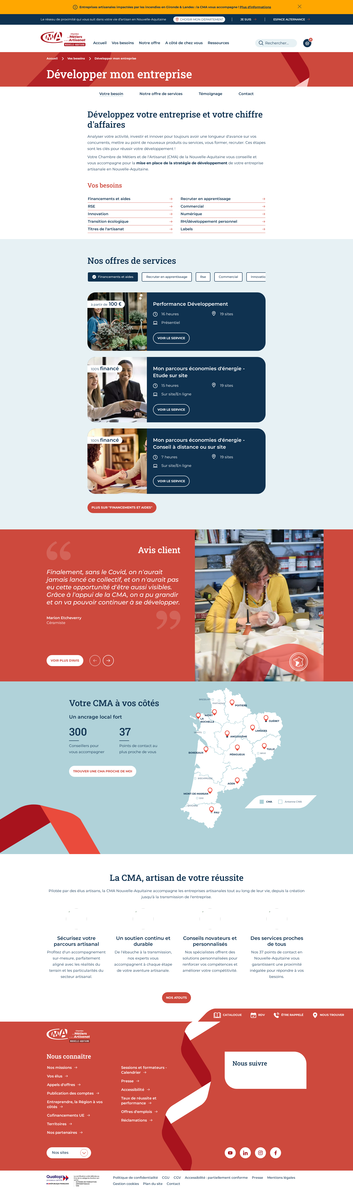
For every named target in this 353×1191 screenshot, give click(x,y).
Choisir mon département (201, 19)
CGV (177, 1178)
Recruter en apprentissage (166, 277)
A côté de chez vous (184, 43)
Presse (257, 1178)
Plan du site (153, 1184)
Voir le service (174, 339)
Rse (203, 277)
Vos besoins (123, 43)
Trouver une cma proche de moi (102, 771)
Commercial (228, 277)
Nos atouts (176, 998)
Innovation (259, 277)
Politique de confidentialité (135, 1178)
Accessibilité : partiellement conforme (216, 1178)
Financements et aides (115, 277)
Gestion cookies (126, 1184)
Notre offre (149, 43)
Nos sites (60, 1152)
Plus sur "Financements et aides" (122, 507)
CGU (166, 1178)
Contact (173, 1184)
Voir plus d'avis (65, 660)
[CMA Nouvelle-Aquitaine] (66, 39)
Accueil (100, 43)
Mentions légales (281, 1178)
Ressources (218, 43)
